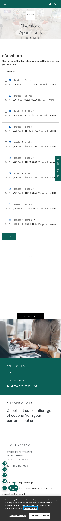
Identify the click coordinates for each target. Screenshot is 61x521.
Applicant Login (26, 482)
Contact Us (46, 488)
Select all (10, 71)
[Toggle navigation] (5, 4)
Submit (9, 236)
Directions (21, 429)
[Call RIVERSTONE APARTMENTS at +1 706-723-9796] (56, 4)
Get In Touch (30, 316)
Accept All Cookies (39, 515)
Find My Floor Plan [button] (58, 170)
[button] (51, 4)
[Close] (56, 500)
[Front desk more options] (4, 488)
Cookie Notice (30, 508)
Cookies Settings (18, 515)
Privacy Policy (32, 488)
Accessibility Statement (13, 494)
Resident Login (9, 482)
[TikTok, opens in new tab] (9, 373)
